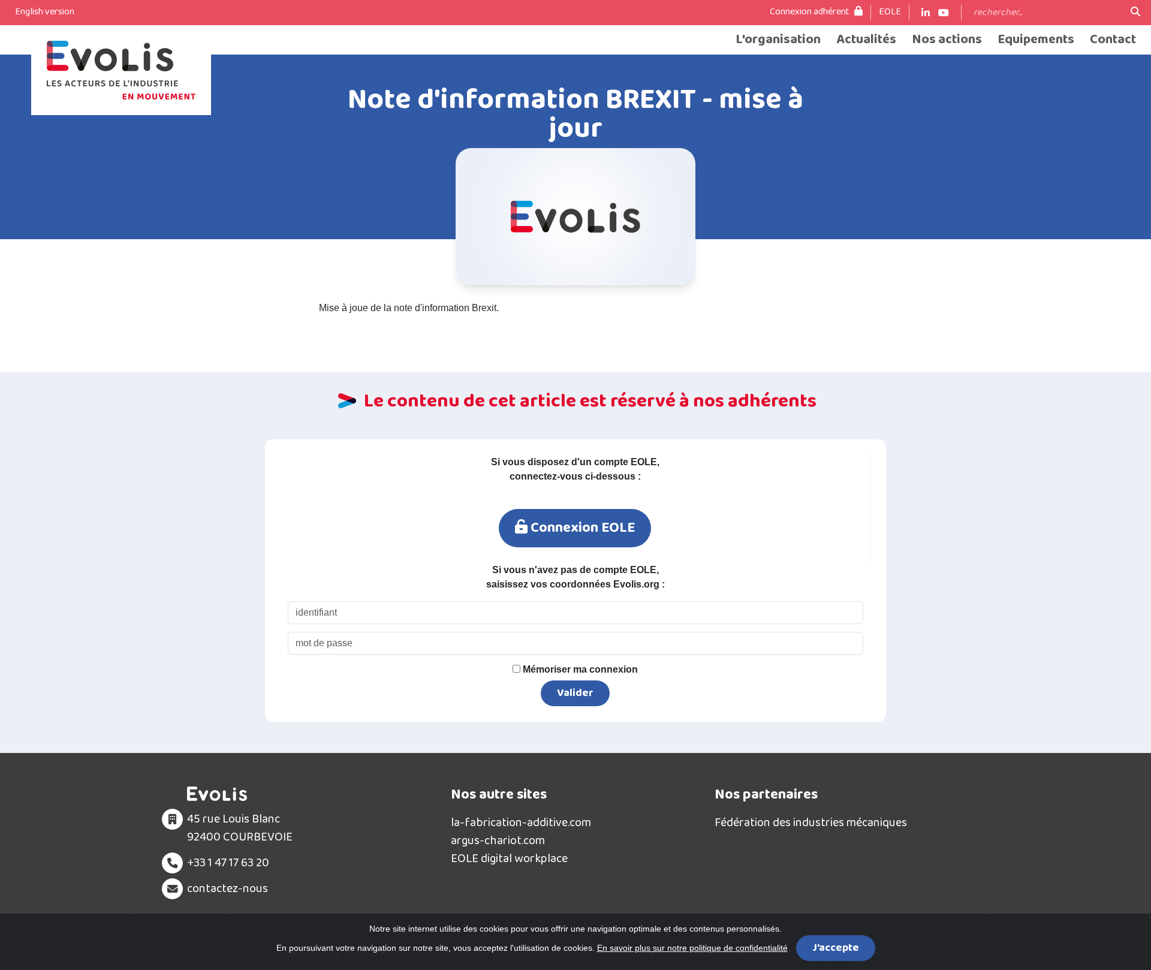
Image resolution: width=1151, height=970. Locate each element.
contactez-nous (227, 888)
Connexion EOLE (581, 528)
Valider (575, 693)
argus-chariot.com (498, 840)
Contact (1113, 40)
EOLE (890, 12)
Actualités (866, 40)
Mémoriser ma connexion (579, 669)
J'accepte (835, 947)
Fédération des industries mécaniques (811, 822)
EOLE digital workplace (509, 858)
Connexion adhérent (810, 12)
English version (44, 12)
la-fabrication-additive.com (521, 822)
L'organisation (778, 40)
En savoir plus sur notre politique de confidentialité (692, 948)
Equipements (1036, 40)
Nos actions (947, 40)
